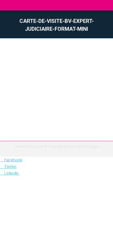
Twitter (10, 166)
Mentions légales (87, 147)
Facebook (13, 160)
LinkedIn (11, 173)
